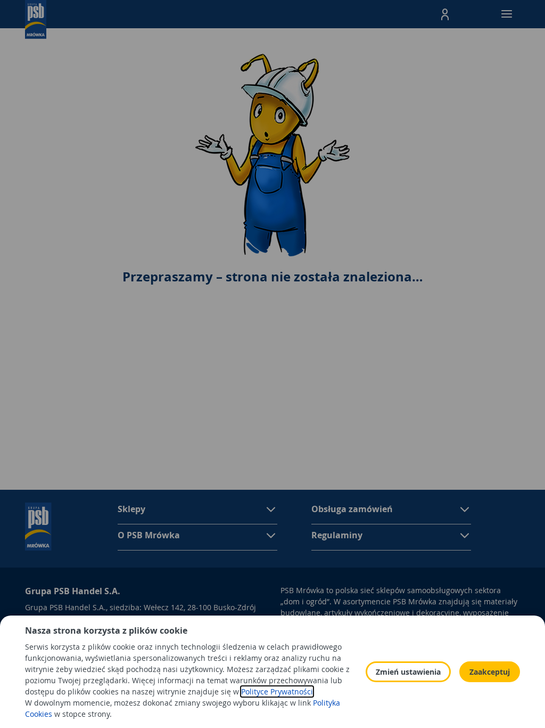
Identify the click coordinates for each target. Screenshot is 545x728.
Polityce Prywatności (277, 691)
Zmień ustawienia (408, 672)
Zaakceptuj (489, 672)
